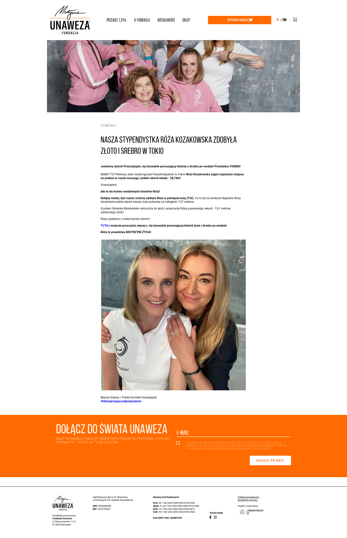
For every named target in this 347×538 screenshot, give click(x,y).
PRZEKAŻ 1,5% (116, 20)
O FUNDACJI (142, 20)
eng (284, 20)
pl (278, 20)
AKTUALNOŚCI (166, 20)
